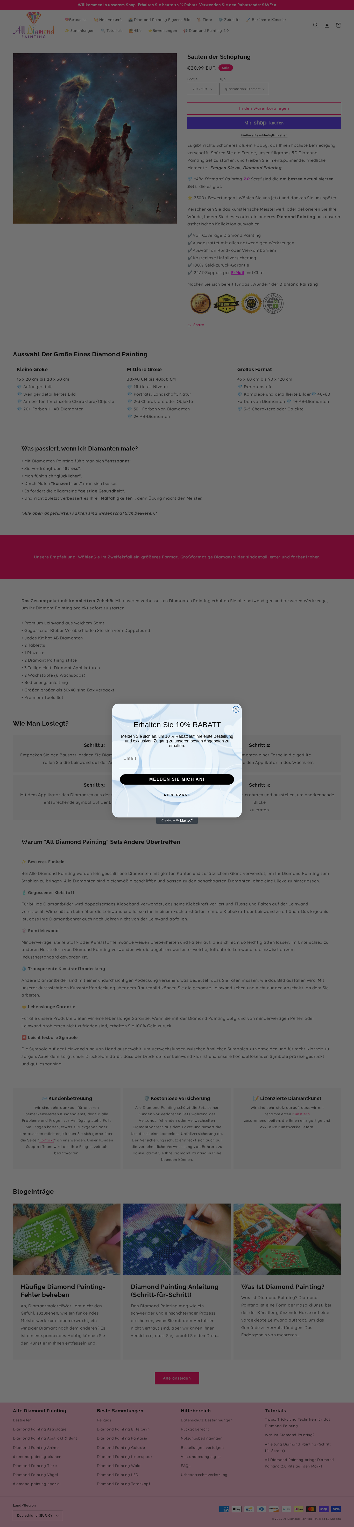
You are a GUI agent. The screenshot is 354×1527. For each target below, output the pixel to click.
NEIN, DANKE (177, 795)
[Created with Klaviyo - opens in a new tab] (177, 820)
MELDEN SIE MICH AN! (177, 779)
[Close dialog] (236, 709)
